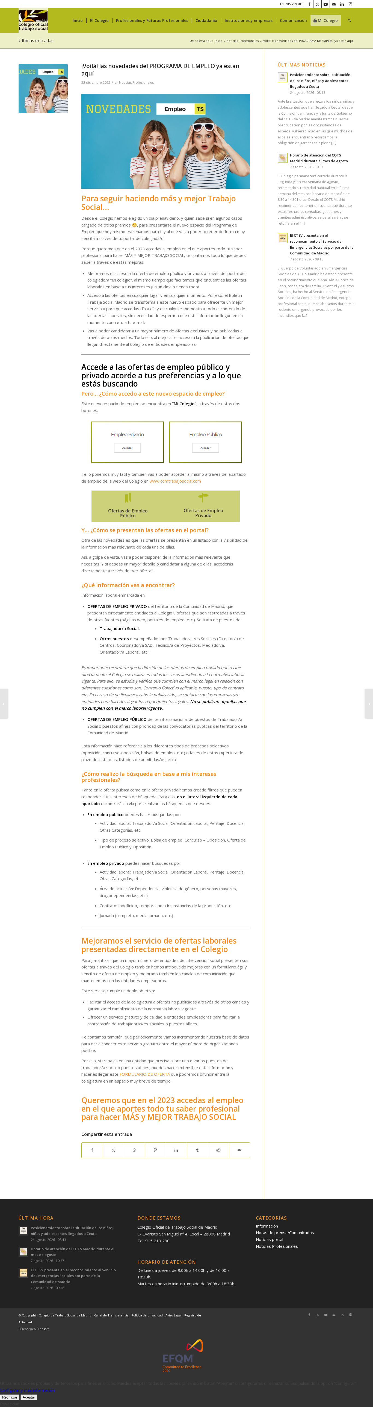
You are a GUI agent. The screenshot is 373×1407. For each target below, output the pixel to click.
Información (267, 1226)
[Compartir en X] (113, 1150)
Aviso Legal (173, 1315)
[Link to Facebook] (309, 4)
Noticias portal (269, 1239)
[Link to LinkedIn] (342, 4)
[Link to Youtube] (326, 4)
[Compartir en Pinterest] (155, 1150)
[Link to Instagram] (350, 4)
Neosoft (43, 1329)
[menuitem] (77, 20)
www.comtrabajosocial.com (175, 481)
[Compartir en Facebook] (92, 1150)
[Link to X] (317, 4)
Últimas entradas (36, 40)
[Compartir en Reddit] (218, 1150)
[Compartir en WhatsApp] (134, 1150)
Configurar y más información (27, 1390)
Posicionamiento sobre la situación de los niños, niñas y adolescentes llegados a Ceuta (320, 80)
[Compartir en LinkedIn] (176, 1150)
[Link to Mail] (334, 4)
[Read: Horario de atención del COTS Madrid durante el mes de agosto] (283, 158)
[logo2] (33, 20)
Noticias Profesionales (136, 82)
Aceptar (29, 1397)
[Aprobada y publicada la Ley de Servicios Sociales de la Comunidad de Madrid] (369, 704)
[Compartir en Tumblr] (197, 1150)
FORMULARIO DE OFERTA (145, 1074)
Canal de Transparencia (111, 1315)
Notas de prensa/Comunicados (285, 1232)
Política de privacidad (147, 1315)
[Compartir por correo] (239, 1150)
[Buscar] (349, 20)
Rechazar (9, 1397)
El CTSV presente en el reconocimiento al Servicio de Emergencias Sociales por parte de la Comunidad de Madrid (73, 1275)
